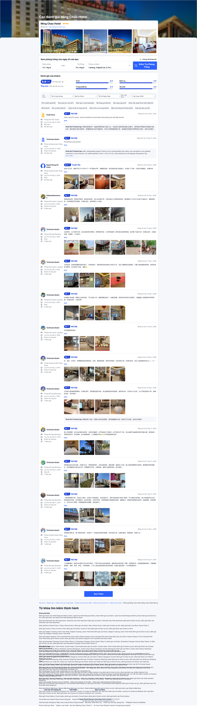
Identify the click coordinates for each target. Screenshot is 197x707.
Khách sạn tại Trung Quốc (64, 603)
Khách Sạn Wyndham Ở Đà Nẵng (92, 679)
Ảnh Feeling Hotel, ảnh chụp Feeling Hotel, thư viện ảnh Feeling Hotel (62, 668)
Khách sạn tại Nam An (100, 603)
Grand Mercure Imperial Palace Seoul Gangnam (55, 699)
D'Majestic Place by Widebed (135, 702)
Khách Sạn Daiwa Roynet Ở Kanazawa (118, 679)
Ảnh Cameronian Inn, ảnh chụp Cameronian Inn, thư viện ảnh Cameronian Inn (64, 671)
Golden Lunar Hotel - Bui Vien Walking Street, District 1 (74, 705)
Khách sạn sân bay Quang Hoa (113, 702)
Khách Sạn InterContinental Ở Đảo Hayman (107, 682)
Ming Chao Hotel (115, 603)
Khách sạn (50, 603)
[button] (181, 3)
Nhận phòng (46, 64)
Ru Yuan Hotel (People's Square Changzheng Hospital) (112, 705)
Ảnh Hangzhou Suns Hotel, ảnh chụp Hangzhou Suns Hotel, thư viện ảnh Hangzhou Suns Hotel (118, 668)
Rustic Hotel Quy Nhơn (46, 705)
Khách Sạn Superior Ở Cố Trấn (80, 682)
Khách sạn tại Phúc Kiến (83, 603)
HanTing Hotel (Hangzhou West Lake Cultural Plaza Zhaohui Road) (61, 702)
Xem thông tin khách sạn (57, 27)
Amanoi (74, 699)
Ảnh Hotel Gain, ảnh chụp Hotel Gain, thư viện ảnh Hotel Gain (59, 679)
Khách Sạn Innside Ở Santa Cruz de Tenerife (54, 682)
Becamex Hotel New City (93, 702)
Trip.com (42, 603)
